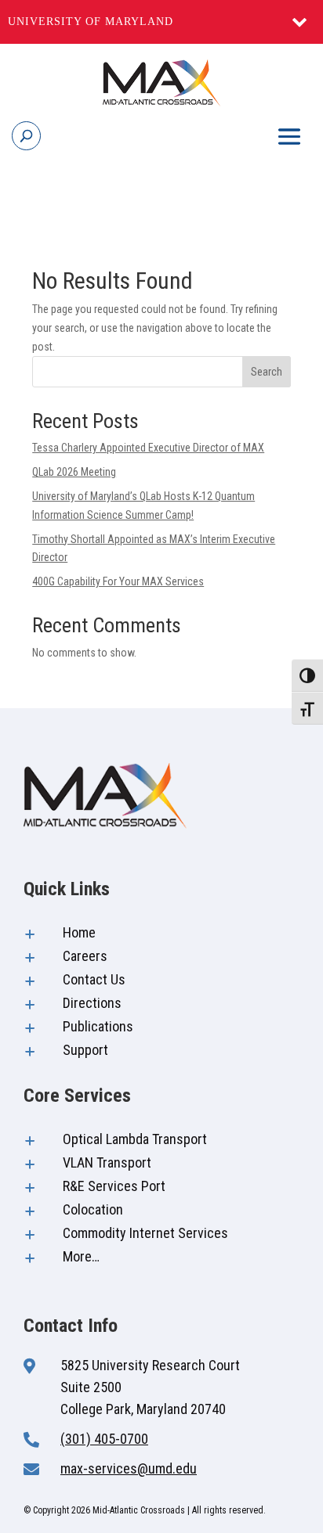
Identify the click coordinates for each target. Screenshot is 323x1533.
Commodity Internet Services (145, 1233)
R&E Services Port (114, 1186)
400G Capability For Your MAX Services (118, 581)
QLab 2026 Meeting (74, 472)
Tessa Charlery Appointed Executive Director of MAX (148, 447)
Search (266, 371)
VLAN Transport (107, 1162)
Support (85, 1050)
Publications (98, 1026)
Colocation (93, 1209)
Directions (92, 1003)
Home (79, 932)
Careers (85, 956)
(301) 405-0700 (104, 1438)
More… (81, 1256)
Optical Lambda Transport (135, 1139)
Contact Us (94, 979)
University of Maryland (90, 21)
